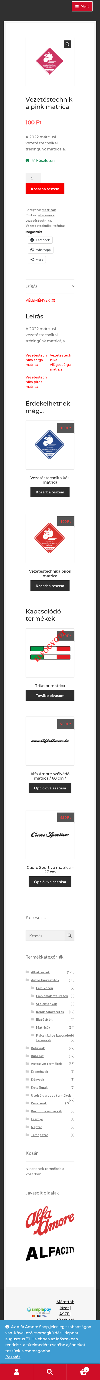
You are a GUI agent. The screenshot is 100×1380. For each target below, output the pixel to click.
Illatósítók (44, 1019)
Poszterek (39, 1103)
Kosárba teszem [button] (50, 492)
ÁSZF (64, 1314)
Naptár (36, 1127)
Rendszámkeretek (50, 1012)
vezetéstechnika (38, 220)
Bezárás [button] (12, 1357)
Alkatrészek (40, 972)
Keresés (50, 1372)
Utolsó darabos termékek (51, 1095)
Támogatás (39, 1135)
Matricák (49, 210)
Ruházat (37, 1056)
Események (39, 1071)
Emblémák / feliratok (52, 996)
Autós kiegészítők (45, 980)
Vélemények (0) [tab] (40, 300)
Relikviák (38, 1048)
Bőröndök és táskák (46, 1111)
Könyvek (37, 1079)
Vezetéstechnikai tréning (45, 226)
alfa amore (46, 215)
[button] (67, 44)
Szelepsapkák (46, 1004)
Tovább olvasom (50, 695)
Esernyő (37, 1119)
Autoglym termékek (46, 1064)
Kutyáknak (39, 1087)
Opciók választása (50, 788)
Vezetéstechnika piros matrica (36, 382)
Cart (77, 1368)
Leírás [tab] (31, 286)
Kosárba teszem (45, 188)
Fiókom (16, 1372)
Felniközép (44, 988)
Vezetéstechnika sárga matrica (36, 360)
